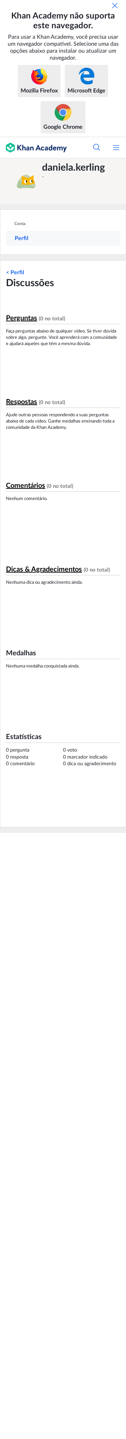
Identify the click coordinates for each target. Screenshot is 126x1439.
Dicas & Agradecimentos (44, 569)
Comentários (25, 485)
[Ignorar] (114, 5)
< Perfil (15, 272)
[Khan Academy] (33, 147)
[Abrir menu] (116, 147)
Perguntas (21, 318)
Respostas (21, 401)
